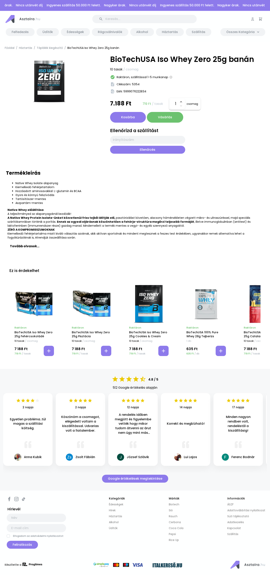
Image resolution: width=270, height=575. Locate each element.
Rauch (173, 516)
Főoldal (9, 48)
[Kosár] (260, 19)
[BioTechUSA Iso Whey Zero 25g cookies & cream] (149, 304)
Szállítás (232, 534)
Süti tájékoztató (238, 516)
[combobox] (147, 140)
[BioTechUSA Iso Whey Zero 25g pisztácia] (91, 304)
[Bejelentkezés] (253, 19)
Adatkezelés (235, 522)
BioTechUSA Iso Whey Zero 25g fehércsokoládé (33, 334)
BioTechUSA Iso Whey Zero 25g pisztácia (91, 334)
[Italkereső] (167, 565)
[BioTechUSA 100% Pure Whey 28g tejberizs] (206, 304)
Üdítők (113, 528)
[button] (22, 19)
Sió (171, 510)
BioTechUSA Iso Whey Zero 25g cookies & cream (148, 334)
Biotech (174, 504)
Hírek (112, 510)
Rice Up (174, 540)
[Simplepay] (120, 565)
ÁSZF (230, 504)
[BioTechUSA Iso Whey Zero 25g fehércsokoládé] (34, 304)
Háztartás (25, 48)
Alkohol (114, 522)
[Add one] (181, 102)
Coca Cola (176, 528)
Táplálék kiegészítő (50, 48)
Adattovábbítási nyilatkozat (246, 510)
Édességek (116, 504)
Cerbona (175, 522)
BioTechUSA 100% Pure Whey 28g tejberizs (202, 334)
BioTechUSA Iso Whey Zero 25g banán (93, 48)
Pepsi (172, 534)
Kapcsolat (234, 528)
